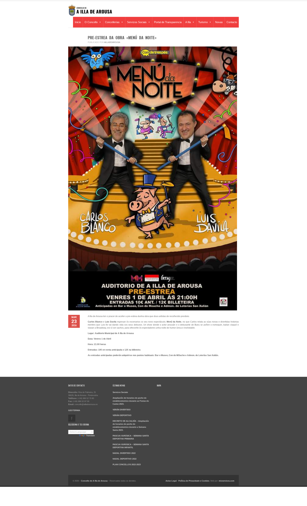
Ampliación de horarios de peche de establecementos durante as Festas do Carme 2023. (131, 401)
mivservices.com (226, 481)
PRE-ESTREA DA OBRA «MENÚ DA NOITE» (122, 37)
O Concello (91, 22)
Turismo (203, 22)
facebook (71, 418)
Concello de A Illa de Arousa (94, 481)
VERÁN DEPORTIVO (122, 415)
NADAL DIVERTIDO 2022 (124, 453)
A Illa (188, 22)
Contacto (232, 22)
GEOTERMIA (74, 410)
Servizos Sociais (137, 22)
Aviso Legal (171, 481)
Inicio (78, 22)
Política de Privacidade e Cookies (193, 481)
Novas (219, 22)
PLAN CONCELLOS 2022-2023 (127, 464)
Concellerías (112, 22)
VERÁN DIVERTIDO (122, 410)
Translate (90, 435)
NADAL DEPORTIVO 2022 (124, 459)
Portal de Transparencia (168, 22)
